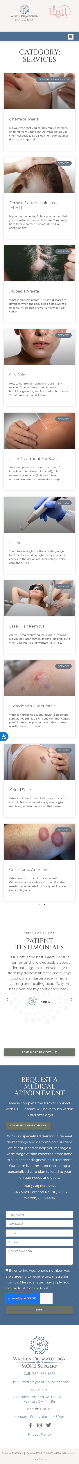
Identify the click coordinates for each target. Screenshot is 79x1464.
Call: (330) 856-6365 (39, 1373)
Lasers (15, 542)
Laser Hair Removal (27, 626)
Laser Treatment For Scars (34, 458)
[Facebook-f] (30, 1425)
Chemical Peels (23, 119)
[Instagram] (39, 1425)
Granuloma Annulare (29, 869)
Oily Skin (17, 375)
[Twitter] (48, 1425)
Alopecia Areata (24, 291)
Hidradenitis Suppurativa (32, 706)
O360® (18, 1453)
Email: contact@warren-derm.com (39, 1382)
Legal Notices (39, 1459)
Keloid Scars (20, 789)
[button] (71, 37)
